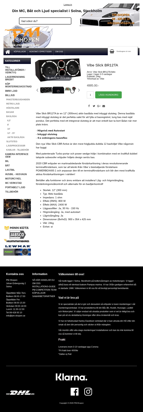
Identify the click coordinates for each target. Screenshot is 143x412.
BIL (7, 161)
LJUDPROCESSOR (15, 145)
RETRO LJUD (12, 104)
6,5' (8, 120)
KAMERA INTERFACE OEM (16, 155)
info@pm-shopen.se (120, 22)
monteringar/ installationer (96, 330)
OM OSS (59, 51)
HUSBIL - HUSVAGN (16, 174)
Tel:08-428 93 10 (14, 312)
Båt (104, 308)
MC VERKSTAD (13, 183)
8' (7, 125)
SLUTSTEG (11, 141)
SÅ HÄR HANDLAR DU (43, 280)
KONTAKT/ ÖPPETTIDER (40, 51)
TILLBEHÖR (11, 191)
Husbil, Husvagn (118, 308)
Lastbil (130, 308)
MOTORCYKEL (13, 178)
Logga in (68, 4)
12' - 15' (10, 133)
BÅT (7, 165)
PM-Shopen (79, 403)
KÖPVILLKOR (20, 51)
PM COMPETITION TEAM (44, 290)
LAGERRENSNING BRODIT (15, 78)
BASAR (9, 112)
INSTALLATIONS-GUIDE (43, 286)
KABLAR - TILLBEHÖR (17, 150)
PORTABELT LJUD (15, 187)
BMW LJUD (11, 91)
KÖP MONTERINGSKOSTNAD (18, 85)
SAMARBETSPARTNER (43, 296)
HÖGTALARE (12, 108)
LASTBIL (10, 170)
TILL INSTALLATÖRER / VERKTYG (15, 70)
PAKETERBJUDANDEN (17, 99)
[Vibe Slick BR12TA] (46, 90)
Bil (108, 308)
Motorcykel (67, 311)
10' (7, 129)
